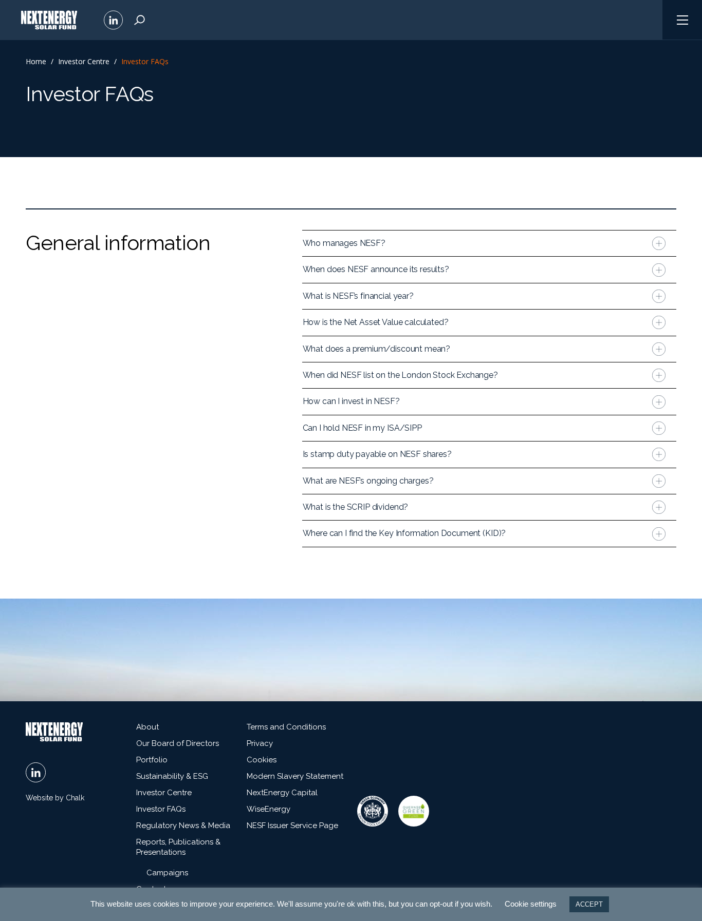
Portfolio (152, 759)
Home (36, 61)
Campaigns (167, 872)
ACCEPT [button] (589, 904)
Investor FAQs (161, 809)
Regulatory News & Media (183, 825)
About (147, 727)
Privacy (260, 743)
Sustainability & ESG (172, 776)
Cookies (261, 759)
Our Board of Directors (177, 743)
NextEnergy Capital (282, 792)
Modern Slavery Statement (295, 776)
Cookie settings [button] (531, 903)
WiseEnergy (268, 809)
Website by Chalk (55, 798)
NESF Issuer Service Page (292, 825)
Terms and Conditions (286, 727)
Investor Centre (83, 61)
